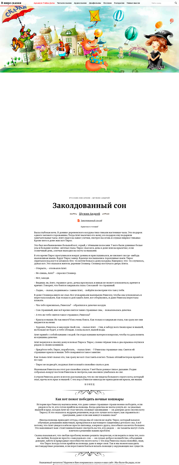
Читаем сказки (64, 3)
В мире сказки (11, 3)
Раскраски (119, 3)
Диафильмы (95, 3)
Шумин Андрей (89, 213)
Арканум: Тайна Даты (44, 3)
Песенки (107, 3)
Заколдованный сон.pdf (91, 221)
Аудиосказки (80, 3)
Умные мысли (133, 3)
